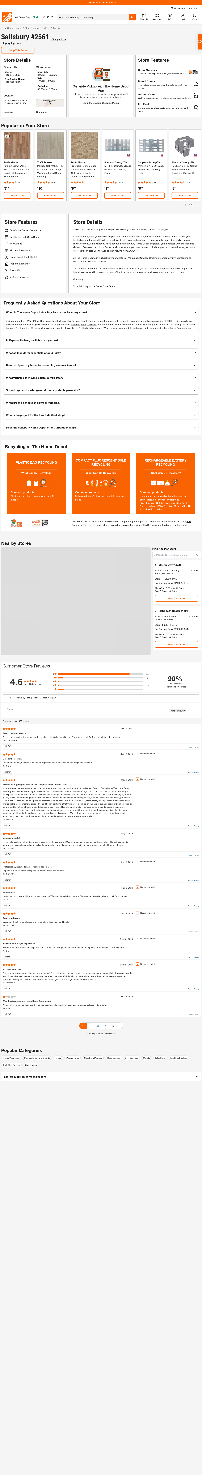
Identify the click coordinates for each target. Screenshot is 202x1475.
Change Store (58, 39)
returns (118, 250)
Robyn (8, 766)
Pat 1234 (9, 925)
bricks (152, 240)
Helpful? (7, 746)
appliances (149, 320)
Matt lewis (10, 982)
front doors (126, 240)
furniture (20, 328)
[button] (101, 312)
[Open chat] (200, 41)
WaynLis (9, 819)
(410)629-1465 (169, 578)
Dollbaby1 (10, 848)
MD (45, 28)
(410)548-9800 (12, 74)
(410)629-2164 (181, 582)
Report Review (193, 747)
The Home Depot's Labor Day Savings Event (63, 320)
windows (114, 240)
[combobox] (93, 17)
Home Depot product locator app (115, 247)
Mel (7, 899)
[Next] (120, 1026)
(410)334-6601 (12, 81)
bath (8, 328)
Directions (41, 111)
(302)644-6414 (181, 628)
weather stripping (165, 240)
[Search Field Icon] (132, 17)
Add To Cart (17, 195)
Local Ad (8, 111)
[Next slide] (197, 205)
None (7, 1008)
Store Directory (33, 28)
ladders (92, 324)
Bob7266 (9, 874)
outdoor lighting (79, 324)
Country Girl (11, 740)
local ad (131, 272)
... (2, 28)
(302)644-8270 (169, 624)
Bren (7, 951)
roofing (141, 240)
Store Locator (14, 28)
